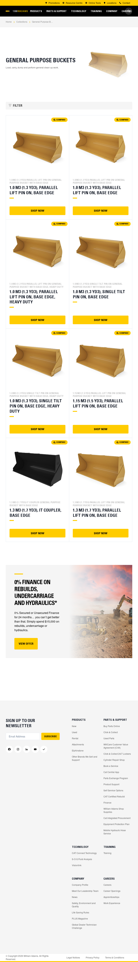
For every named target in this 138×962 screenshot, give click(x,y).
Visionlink (76, 865)
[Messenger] (43, 749)
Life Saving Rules (80, 912)
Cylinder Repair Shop (114, 759)
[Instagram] (18, 749)
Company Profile (80, 884)
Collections (21, 21)
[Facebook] (9, 749)
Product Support (111, 784)
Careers (107, 884)
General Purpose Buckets (43, 21)
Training (107, 852)
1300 (20, 11)
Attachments (78, 744)
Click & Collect (111, 732)
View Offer (26, 643)
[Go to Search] (128, 11)
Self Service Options (113, 790)
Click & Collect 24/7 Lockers (117, 753)
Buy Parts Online (112, 726)
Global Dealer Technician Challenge (84, 926)
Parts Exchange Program (116, 778)
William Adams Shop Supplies (114, 810)
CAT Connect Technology (84, 852)
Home (9, 21)
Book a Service (111, 765)
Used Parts (109, 738)
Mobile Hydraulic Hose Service (115, 832)
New (74, 726)
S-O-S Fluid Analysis (82, 859)
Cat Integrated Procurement (117, 817)
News (74, 896)
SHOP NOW (37, 210)
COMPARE (60, 119)
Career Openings (112, 890)
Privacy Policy (92, 957)
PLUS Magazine (80, 918)
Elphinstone (78, 750)
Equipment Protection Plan (117, 824)
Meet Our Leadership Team (85, 890)
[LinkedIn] (26, 749)
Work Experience (112, 903)
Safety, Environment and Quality (84, 905)
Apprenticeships (111, 896)
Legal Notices (73, 957)
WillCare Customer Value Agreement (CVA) (116, 746)
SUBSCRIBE (50, 736)
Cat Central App (111, 772)
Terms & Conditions (114, 957)
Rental (75, 738)
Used (74, 732)
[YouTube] (35, 749)
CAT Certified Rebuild (114, 796)
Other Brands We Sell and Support (84, 758)
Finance (107, 802)
